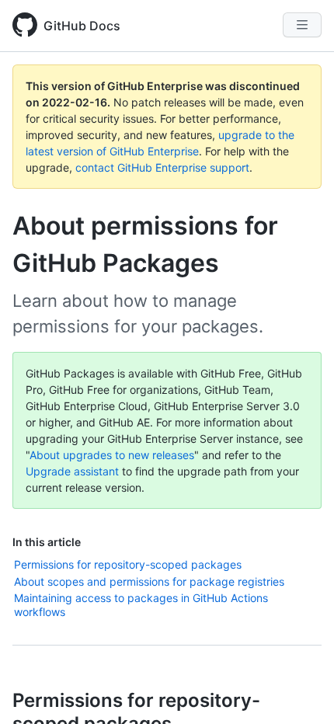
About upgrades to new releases (112, 454)
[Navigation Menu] (302, 24)
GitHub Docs (81, 25)
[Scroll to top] (299, 689)
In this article (46, 541)
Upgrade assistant (72, 471)
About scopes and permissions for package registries (149, 581)
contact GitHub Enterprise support (162, 167)
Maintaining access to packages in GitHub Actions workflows (141, 604)
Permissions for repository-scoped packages (128, 564)
